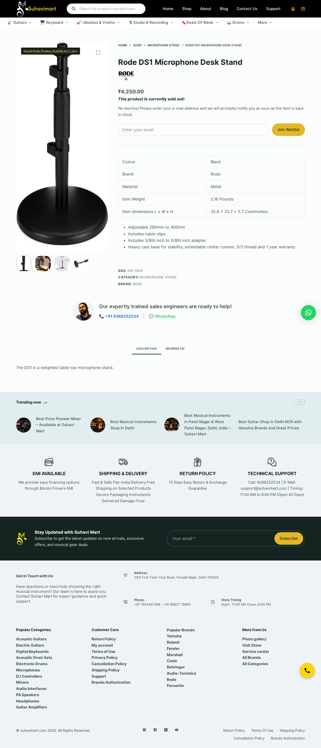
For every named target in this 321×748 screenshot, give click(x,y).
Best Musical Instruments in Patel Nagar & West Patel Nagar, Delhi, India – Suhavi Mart (207, 424)
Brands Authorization (111, 682)
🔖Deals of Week (197, 22)
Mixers (22, 682)
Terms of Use (103, 651)
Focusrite (175, 685)
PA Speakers (27, 694)
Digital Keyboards (32, 651)
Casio (172, 660)
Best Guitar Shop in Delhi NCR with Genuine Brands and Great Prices (270, 424)
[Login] (293, 9)
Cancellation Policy (109, 663)
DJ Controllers (29, 676)
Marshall (175, 654)
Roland (173, 642)
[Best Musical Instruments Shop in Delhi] (97, 425)
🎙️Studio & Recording (148, 22)
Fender (173, 648)
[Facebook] (155, 729)
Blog (224, 8)
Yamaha (174, 636)
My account (102, 645)
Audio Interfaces (31, 688)
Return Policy (104, 639)
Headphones (27, 701)
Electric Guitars (30, 645)
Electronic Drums (31, 663)
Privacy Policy (105, 657)
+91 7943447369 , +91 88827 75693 (162, 604)
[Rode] (126, 75)
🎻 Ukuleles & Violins (96, 22)
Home (168, 8)
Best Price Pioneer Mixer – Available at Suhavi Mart (58, 425)
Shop (186, 8)
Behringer (176, 667)
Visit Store (251, 645)
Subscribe (289, 538)
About (205, 8)
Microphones (28, 670)
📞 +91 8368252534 (119, 316)
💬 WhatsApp (162, 316)
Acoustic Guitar (30, 639)
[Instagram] (144, 729)
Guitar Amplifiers (31, 707)
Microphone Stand (158, 277)
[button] (308, 312)
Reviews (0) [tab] (175, 348)
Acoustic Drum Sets (34, 657)
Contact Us (247, 8)
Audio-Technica (181, 673)
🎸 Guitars (17, 22)
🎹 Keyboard (51, 22)
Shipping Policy (106, 670)
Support (273, 8)
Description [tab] (146, 348)
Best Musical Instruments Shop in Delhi (133, 424)
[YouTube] (176, 729)
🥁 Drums (235, 22)
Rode (137, 284)
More (262, 22)
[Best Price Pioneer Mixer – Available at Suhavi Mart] (23, 425)
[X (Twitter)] (166, 729)
